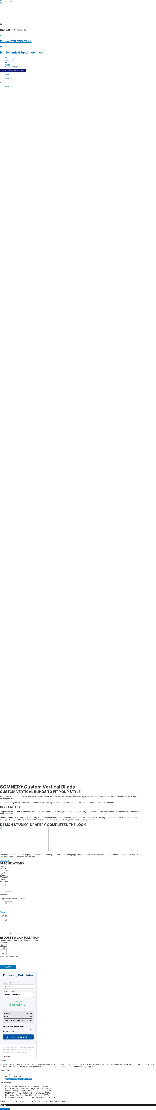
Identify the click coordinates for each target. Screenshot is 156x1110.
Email (2, 929)
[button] (78, 82)
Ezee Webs (38, 1101)
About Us (8, 78)
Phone (2, 912)
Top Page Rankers (61, 1101)
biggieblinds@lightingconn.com (22, 52)
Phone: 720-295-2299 (16, 41)
